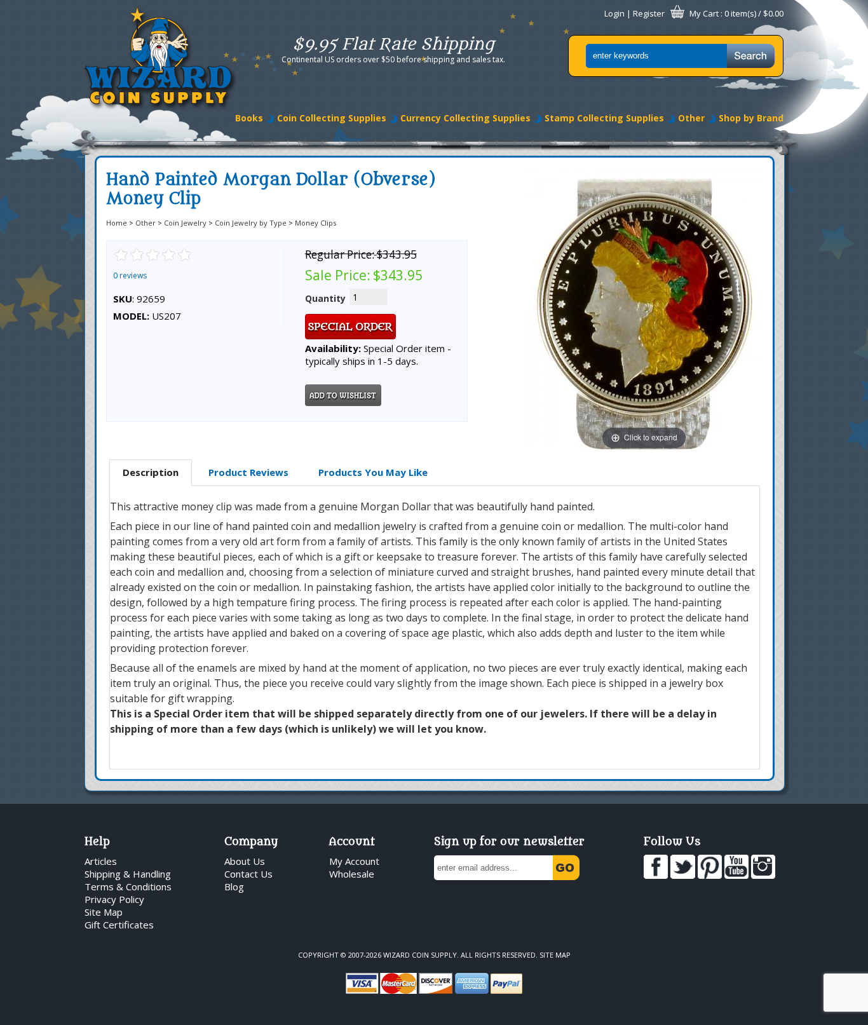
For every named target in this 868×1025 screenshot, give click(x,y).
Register (649, 13)
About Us (244, 861)
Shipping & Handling (128, 873)
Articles (101, 861)
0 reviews (130, 275)
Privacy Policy (114, 899)
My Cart (704, 13)
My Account (354, 861)
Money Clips (315, 222)
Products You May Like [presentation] (373, 472)
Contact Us (248, 873)
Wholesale (351, 873)
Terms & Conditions (128, 886)
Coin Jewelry (185, 222)
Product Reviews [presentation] (248, 472)
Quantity (325, 298)
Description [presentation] (151, 472)
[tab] (150, 472)
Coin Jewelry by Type (251, 222)
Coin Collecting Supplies (331, 118)
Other (691, 118)
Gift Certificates (119, 924)
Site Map (104, 912)
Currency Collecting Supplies (465, 118)
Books (249, 118)
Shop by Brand (751, 118)
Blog (234, 886)
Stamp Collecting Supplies (604, 118)
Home (116, 222)
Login (614, 13)
